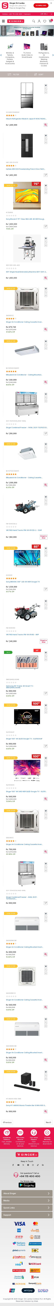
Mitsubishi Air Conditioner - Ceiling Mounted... (24, 375)
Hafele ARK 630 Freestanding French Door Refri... (25, 169)
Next (48, 1122)
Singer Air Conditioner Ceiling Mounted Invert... (24, 947)
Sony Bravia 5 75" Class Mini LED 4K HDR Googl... (25, 219)
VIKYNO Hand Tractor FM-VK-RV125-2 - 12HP (24, 530)
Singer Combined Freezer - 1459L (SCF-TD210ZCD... (27, 427)
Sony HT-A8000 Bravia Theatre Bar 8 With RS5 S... (26, 1105)
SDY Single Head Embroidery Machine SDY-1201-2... (26, 272)
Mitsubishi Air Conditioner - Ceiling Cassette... (24, 477)
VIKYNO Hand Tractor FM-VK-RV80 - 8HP (22, 634)
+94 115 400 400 (15, 14)
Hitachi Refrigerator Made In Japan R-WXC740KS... (26, 119)
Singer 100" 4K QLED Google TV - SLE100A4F (24, 739)
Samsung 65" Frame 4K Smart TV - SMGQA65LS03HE (20, 687)
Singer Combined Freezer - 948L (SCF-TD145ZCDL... (21, 898)
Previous (8, 1122)
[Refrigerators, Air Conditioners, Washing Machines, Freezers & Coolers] (44, 55)
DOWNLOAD (41, 5)
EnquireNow (43, 537)
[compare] (45, 89)
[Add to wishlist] (45, 85)
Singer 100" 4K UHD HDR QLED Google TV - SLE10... (26, 791)
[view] (45, 92)
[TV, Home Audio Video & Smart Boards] (27, 50)
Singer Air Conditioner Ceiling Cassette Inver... (24, 322)
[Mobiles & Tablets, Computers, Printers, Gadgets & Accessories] (10, 54)
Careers (27, 14)
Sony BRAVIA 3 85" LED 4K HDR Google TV (23, 582)
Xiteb (36, 1301)
